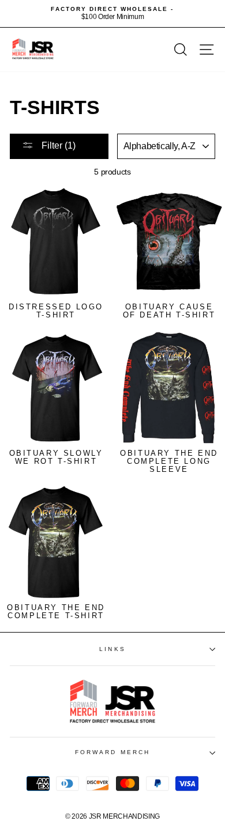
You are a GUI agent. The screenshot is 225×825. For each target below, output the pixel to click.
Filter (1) (57, 145)
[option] (112, 13)
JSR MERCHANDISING (124, 816)
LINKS (112, 649)
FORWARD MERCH (112, 752)
